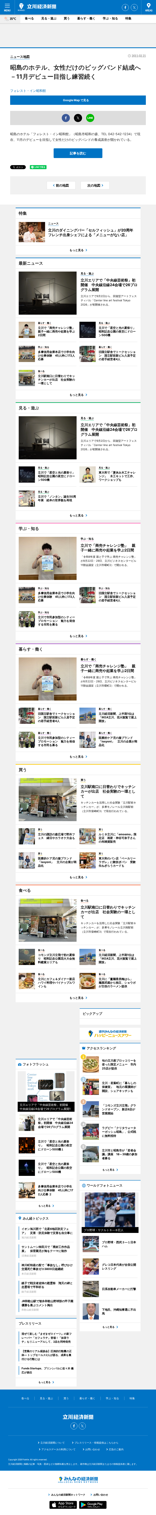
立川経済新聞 (37, 7)
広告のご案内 (116, 1449)
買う (67, 18)
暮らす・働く (86, 18)
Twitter (134, 7)
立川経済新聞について (52, 1442)
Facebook (125, 7)
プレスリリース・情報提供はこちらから (96, 1442)
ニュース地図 (20, 57)
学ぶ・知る (110, 18)
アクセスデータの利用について (58, 1449)
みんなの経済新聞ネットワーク (78, 1480)
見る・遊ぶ (48, 18)
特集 (128, 18)
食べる (29, 18)
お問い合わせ (92, 1449)
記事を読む (78, 153)
